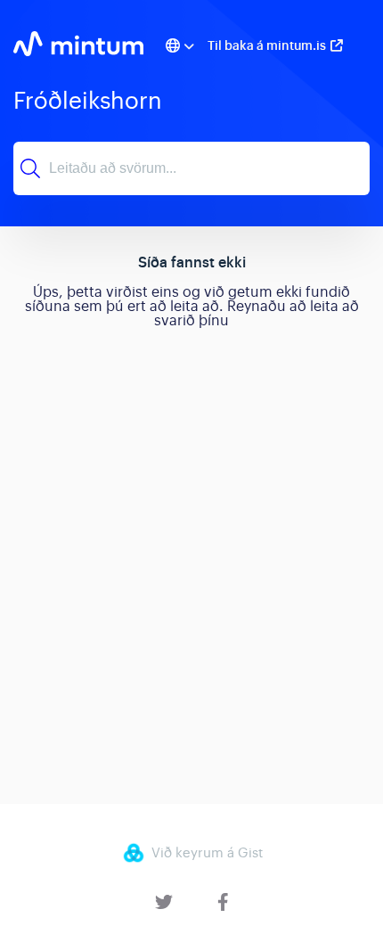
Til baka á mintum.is (267, 45)
